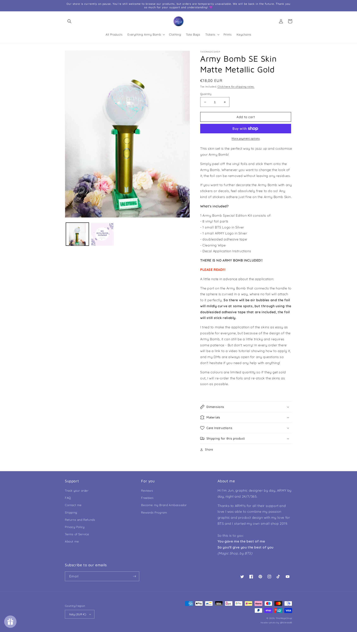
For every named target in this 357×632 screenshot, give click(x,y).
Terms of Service (77, 534)
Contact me (73, 505)
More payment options (246, 138)
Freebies (147, 498)
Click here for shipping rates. (236, 86)
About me (72, 541)
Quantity (205, 94)
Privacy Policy (74, 527)
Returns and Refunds (80, 520)
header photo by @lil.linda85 (276, 622)
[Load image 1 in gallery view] (77, 234)
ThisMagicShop (284, 618)
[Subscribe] (134, 576)
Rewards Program (154, 512)
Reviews (147, 490)
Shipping (71, 512)
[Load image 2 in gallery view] (102, 234)
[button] (69, 21)
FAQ (68, 498)
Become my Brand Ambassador (164, 505)
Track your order (77, 490)
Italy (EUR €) (77, 614)
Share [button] (209, 449)
